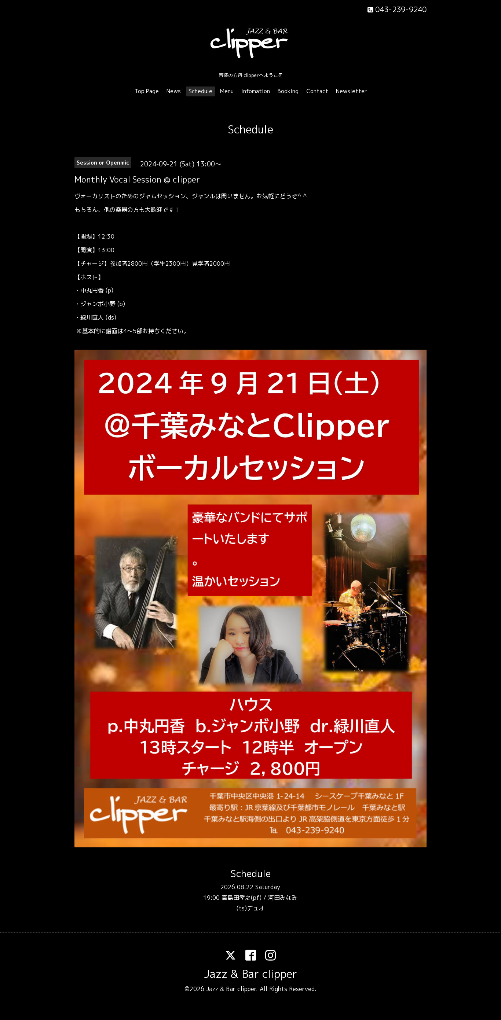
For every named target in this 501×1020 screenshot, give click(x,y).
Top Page (147, 91)
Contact (317, 91)
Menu (227, 91)
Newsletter (351, 91)
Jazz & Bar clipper (250, 974)
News (174, 91)
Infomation (255, 91)
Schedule (200, 91)
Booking (288, 91)
